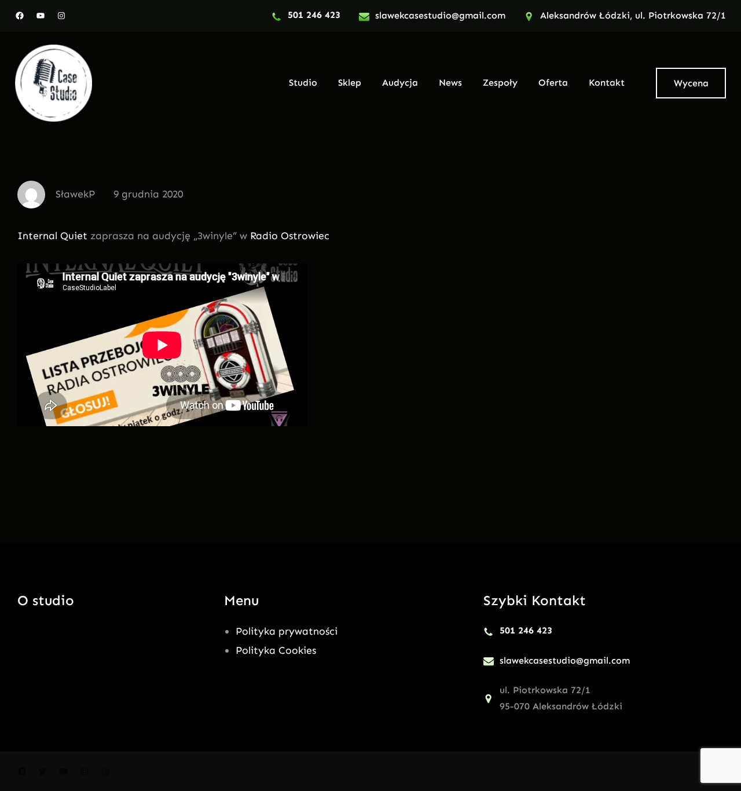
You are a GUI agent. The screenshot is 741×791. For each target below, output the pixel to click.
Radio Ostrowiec (289, 235)
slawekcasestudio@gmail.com (440, 15)
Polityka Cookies (276, 650)
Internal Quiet (52, 235)
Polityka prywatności (287, 631)
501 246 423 (314, 14)
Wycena (691, 83)
